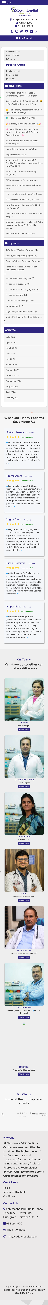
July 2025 (10, 353)
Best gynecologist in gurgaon (19, 256)
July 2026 (10, 337)
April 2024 (11, 392)
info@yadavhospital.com (25, 19)
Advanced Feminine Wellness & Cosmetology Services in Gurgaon (21, 94)
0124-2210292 (25, 26)
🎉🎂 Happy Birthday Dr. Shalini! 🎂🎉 (23, 124)
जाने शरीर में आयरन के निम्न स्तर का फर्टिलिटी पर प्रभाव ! (23, 187)
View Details (24, 730)
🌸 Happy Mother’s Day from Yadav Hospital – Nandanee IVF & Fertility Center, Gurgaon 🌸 (22, 132)
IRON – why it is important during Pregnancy (21, 173)
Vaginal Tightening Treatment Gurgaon (24, 317)
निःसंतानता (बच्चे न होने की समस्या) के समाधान (22, 199)
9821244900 (25, 23)
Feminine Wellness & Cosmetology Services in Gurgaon (21, 268)
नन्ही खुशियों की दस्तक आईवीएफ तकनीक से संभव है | (24, 194)
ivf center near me (14, 295)
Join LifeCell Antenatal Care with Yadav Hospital (24, 215)
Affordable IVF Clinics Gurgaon (20, 250)
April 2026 (11, 342)
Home (6, 1187)
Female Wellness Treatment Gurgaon (23, 261)
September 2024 (13, 381)
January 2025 (12, 370)
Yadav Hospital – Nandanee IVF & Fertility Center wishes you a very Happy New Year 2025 (24, 163)
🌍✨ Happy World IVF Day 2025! (21, 118)
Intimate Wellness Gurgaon (18, 278)
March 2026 (11, 348)
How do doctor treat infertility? (20, 233)
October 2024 (12, 375)
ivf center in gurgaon (16, 284)
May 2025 (10, 359)
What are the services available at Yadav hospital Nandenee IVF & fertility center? (24, 225)
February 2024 (13, 398)
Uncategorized (13, 306)
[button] (4, 3)
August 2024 (12, 387)
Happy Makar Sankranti (16, 155)
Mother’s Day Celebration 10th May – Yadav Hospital (23, 142)
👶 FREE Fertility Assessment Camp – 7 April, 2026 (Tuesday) (24, 111)
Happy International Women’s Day (21, 149)
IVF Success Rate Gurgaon (18, 300)
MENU (9, 3)
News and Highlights (14, 1192)
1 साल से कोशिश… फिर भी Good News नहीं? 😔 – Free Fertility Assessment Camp (24, 102)
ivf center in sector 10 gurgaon (20, 289)
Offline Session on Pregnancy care (22, 180)
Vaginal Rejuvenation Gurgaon (20, 311)
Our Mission (9, 1196)
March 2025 (11, 364)
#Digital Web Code (24, 1293)
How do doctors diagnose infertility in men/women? (23, 206)
